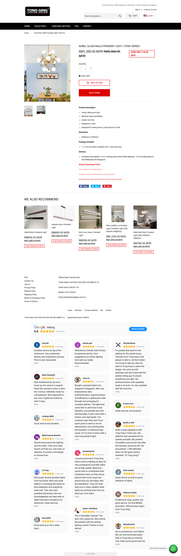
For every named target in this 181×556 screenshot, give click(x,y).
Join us (27, 284)
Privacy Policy (30, 288)
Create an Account (150, 10)
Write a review (138, 329)
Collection (40, 26)
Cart (134, 16)
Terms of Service (31, 301)
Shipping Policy (30, 294)
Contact (87, 26)
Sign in (137, 10)
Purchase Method (61, 26)
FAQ (76, 26)
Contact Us (28, 281)
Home (27, 26)
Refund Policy (30, 291)
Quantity (82, 64)
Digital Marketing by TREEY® (78, 317)
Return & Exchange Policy (34, 298)
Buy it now (94, 93)
